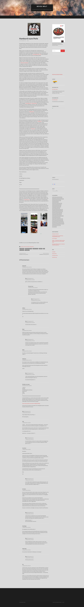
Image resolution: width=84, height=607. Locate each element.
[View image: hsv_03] (24, 223)
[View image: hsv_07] (34, 229)
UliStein (23, 308)
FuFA (58, 209)
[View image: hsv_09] (24, 236)
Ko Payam (60, 212)
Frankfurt (58, 208)
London (60, 214)
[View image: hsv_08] (44, 229)
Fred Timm (33, 128)
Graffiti (61, 209)
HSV (44, 248)
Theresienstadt (61, 222)
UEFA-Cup (62, 223)
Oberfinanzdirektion (24, 62)
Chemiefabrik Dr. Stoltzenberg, (31, 103)
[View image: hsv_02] (34, 216)
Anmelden (53, 251)
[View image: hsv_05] (44, 223)
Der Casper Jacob (55, 89)
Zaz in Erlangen (54, 238)
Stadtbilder (54, 220)
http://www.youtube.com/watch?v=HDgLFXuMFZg (31, 403)
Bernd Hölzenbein (58, 200)
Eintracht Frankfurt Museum (57, 206)
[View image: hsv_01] (24, 216)
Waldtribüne (54, 226)
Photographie (32, 246)
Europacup (54, 208)
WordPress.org (54, 257)
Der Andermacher (55, 99)
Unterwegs (54, 225)
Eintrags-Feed (54, 253)
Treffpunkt (39, 121)
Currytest (60, 203)
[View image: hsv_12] (34, 236)
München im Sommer (55, 233)
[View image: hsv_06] (24, 229)
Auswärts (22, 246)
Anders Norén (59, 602)
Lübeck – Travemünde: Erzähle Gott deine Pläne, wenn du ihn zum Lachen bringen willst (58, 241)
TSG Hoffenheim (55, 223)
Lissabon (57, 214)
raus (40, 54)
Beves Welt (42, 6)
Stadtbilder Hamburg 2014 (23, 254)
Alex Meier (54, 197)
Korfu (53, 214)
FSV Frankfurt (55, 209)
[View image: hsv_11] (44, 216)
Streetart (58, 220)
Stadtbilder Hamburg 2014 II (44, 254)
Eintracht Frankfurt (26, 246)
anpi (23, 421)
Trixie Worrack (27, 199)
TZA (59, 223)
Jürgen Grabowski (55, 212)
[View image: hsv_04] (34, 223)
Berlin (53, 200)
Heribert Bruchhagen (59, 211)
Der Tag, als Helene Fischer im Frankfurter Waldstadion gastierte (58, 244)
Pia (53, 217)
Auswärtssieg (22, 248)
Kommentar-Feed (55, 255)
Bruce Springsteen (55, 203)
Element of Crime (35, 248)
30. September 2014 (22, 40)
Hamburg (40, 248)
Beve (28, 40)
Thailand (57, 222)
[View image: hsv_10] (44, 236)
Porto (55, 217)
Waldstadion (58, 225)
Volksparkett (31, 111)
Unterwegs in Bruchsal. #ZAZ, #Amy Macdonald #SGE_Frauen (57, 236)
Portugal (59, 217)
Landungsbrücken (36, 54)
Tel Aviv (62, 220)
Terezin (54, 222)
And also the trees (59, 197)
